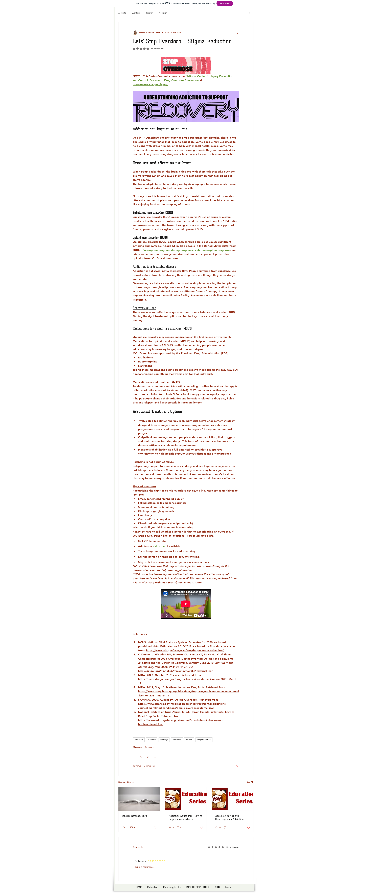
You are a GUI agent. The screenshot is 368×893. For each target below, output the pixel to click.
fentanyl (164, 739)
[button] (249, 13)
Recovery (149, 13)
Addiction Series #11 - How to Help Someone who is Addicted (185, 817)
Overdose (136, 13)
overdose (176, 739)
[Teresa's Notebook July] (139, 799)
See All (250, 782)
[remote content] (186, 604)
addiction (139, 739)
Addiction (163, 13)
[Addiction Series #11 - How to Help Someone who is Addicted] (186, 799)
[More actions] (237, 32)
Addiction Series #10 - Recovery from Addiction (229, 817)
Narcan (189, 739)
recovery (152, 739)
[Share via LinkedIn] (148, 757)
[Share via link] (155, 757)
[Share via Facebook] (134, 757)
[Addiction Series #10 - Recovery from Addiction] (232, 799)
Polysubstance (204, 739)
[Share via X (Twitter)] (141, 757)
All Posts (122, 13)
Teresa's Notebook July (134, 815)
